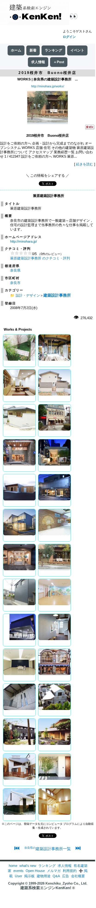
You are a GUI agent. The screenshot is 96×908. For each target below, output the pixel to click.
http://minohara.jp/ (23, 241)
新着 (33, 50)
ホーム (16, 50)
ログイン (69, 37)
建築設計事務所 (57, 295)
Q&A (56, 876)
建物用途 (44, 876)
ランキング (53, 50)
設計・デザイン (28, 295)
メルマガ (54, 871)
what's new (27, 866)
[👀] (34, 13)
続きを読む (84, 164)
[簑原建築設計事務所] (47, 123)
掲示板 (29, 876)
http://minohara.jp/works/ (47, 86)
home (13, 866)
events (18, 871)
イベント (77, 50)
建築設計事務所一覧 (47, 849)
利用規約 (70, 871)
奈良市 (15, 283)
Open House (35, 871)
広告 (65, 876)
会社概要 (78, 876)
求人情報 (38, 62)
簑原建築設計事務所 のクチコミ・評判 (40, 258)
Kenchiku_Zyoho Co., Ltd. (66, 883)
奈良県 (15, 270)
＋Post (58, 62)
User (18, 876)
